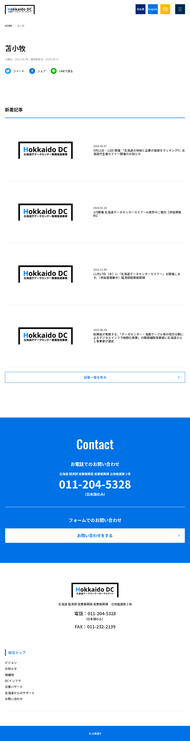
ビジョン (11, 662)
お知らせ (11, 668)
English (152, 9)
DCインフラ (13, 680)
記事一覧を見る (132, 377)
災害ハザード (14, 686)
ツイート (18, 71)
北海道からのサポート (20, 693)
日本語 (140, 9)
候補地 (9, 675)
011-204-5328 (95, 483)
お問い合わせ (14, 699)
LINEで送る (66, 71)
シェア (42, 71)
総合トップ (17, 652)
